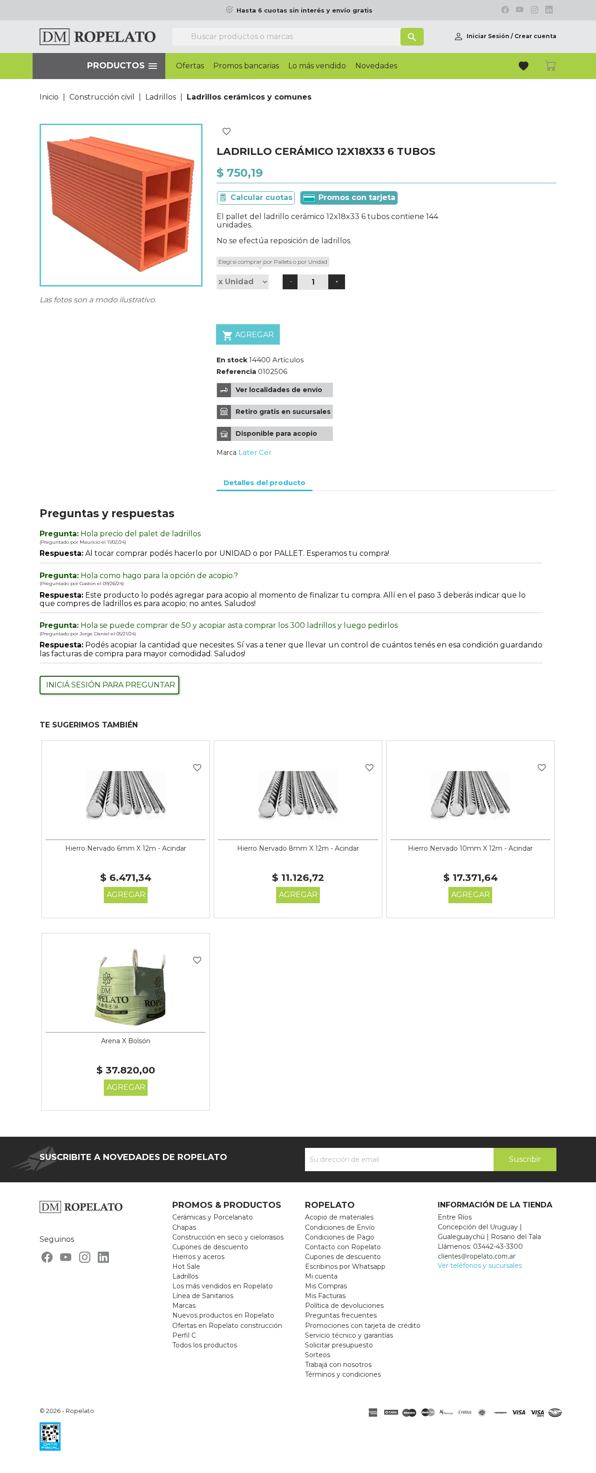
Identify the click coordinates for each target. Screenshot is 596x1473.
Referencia (236, 371)
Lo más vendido (317, 66)
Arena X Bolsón (125, 1041)
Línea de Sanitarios (202, 1296)
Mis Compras (326, 1286)
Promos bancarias (246, 66)
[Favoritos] (524, 67)
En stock (232, 360)
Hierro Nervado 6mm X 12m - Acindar (125, 848)
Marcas (184, 1305)
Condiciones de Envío (340, 1227)
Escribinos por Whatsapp (345, 1266)
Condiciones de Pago (339, 1237)
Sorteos (317, 1355)
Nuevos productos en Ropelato (223, 1315)
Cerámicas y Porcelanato (212, 1217)
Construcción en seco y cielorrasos (228, 1237)
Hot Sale (186, 1266)
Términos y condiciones (343, 1374)
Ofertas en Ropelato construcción (227, 1325)
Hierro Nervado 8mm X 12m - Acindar (298, 848)
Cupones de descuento (210, 1247)
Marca (227, 452)
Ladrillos (185, 1276)
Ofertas (190, 66)
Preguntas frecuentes (341, 1315)
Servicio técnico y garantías (349, 1335)
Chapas (184, 1227)
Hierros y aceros (198, 1257)
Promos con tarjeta (355, 197)
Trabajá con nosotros (338, 1364)
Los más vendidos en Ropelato (222, 1286)
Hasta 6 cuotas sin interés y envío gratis (304, 10)
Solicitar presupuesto (339, 1345)
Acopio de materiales (339, 1217)
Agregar (248, 335)
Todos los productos (204, 1345)
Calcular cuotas (261, 197)
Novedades (376, 66)
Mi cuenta (321, 1276)
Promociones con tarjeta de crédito (362, 1325)
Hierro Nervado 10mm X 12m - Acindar (470, 848)
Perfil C (184, 1335)
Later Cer (254, 452)
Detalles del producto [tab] (264, 482)
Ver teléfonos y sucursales (480, 1265)
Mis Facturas (325, 1296)
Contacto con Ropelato (343, 1247)
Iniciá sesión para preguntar (110, 684)
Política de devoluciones (344, 1305)
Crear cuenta (535, 36)
